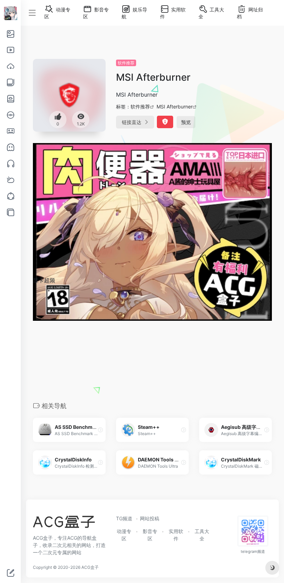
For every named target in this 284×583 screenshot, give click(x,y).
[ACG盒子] (64, 524)
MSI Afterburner (175, 106)
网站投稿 (149, 518)
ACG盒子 (90, 567)
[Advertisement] (152, 342)
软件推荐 (126, 62)
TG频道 (124, 518)
